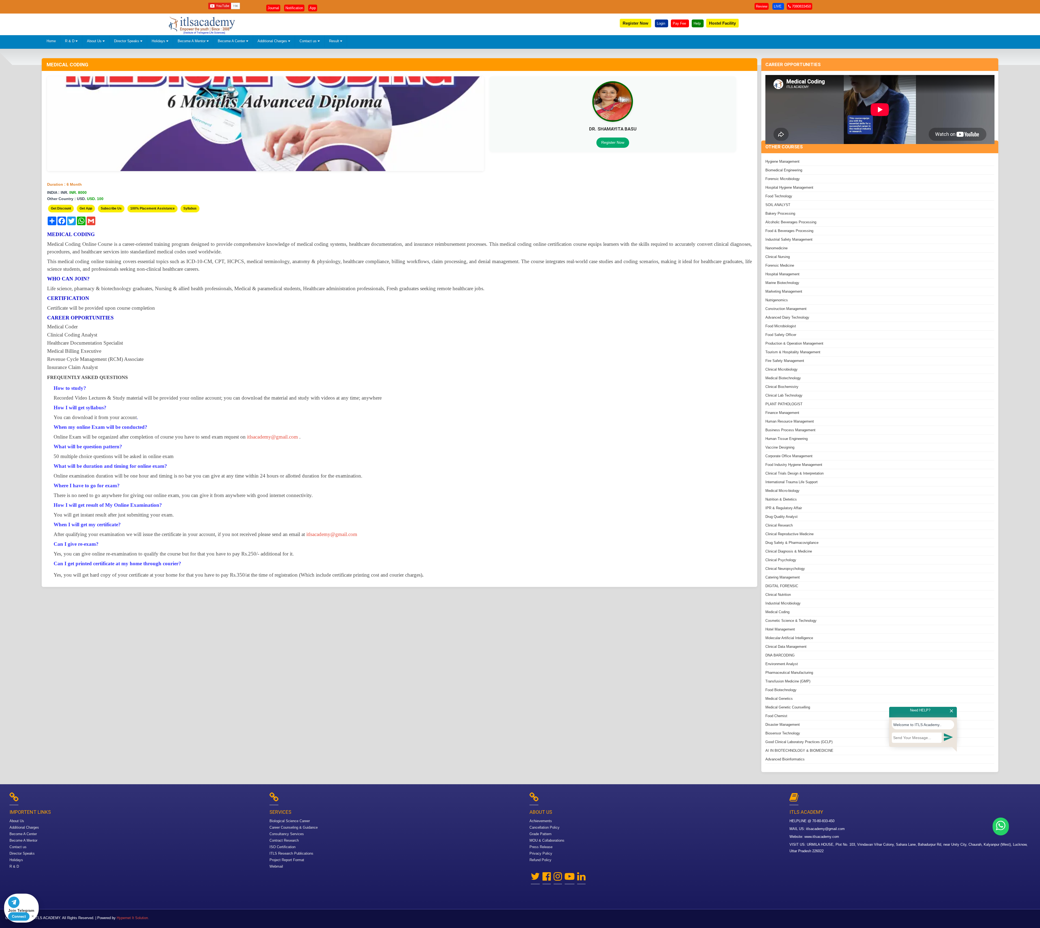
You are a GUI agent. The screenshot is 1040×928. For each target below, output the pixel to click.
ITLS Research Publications (291, 853)
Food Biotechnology (781, 690)
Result (334, 41)
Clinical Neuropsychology (785, 569)
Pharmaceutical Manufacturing (789, 673)
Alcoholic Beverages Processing (790, 222)
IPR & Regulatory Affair (783, 508)
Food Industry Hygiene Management (793, 465)
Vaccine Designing (779, 447)
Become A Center (232, 41)
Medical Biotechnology (783, 378)
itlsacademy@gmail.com (825, 829)
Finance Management (782, 413)
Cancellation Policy (544, 827)
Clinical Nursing (777, 257)
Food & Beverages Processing (789, 231)
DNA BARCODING (780, 655)
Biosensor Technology (782, 733)
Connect (19, 916)
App (313, 8)
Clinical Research (779, 525)
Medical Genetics (779, 699)
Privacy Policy (540, 853)
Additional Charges (273, 41)
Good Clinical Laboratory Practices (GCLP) (799, 742)
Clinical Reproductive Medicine (789, 534)
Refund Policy (540, 860)
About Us (95, 41)
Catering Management (782, 577)
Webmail (276, 866)
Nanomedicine (776, 248)
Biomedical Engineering (783, 170)
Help (698, 23)
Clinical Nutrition (778, 595)
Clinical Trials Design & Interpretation (794, 473)
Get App (86, 208)
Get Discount (61, 208)
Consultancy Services (286, 834)
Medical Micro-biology (782, 491)
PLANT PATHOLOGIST (783, 404)
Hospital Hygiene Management (789, 187)
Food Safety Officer (780, 335)
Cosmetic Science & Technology (791, 621)
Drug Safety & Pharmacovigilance (791, 543)
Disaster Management (782, 725)
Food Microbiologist (780, 326)
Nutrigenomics (776, 300)
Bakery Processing (780, 213)
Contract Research (284, 840)
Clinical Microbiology (781, 369)
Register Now (635, 23)
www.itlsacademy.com (821, 837)
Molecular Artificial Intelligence (789, 638)
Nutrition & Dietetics (781, 499)
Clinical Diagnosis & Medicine (788, 551)
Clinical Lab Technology (783, 395)
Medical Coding (777, 612)
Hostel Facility (722, 23)
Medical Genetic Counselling (787, 707)
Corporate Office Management (788, 456)
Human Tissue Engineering (786, 439)
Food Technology (778, 196)
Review (761, 6)
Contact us (309, 41)
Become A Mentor (192, 41)
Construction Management (786, 309)
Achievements (540, 821)
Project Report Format (286, 860)
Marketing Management (783, 291)
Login (661, 23)
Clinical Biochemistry (781, 387)
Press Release (540, 847)
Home (51, 41)
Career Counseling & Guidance (293, 827)
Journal (273, 8)
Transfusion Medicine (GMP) (787, 681)
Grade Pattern (540, 834)
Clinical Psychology (780, 560)
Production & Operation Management (794, 343)
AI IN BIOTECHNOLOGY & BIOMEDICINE (799, 751)
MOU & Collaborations (546, 840)
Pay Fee (680, 23)
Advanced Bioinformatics (785, 759)
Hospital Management (782, 274)
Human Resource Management (789, 421)
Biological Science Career (289, 821)
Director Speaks (127, 41)
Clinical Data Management (786, 647)
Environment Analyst (781, 664)
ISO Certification (282, 847)
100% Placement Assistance (152, 208)
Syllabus (190, 208)
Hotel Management (780, 629)
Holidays (159, 41)
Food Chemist (776, 716)
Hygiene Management (782, 161)
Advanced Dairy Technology (787, 317)
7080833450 (801, 6)
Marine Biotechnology (782, 283)
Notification (294, 8)
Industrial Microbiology (783, 603)
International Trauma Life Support (791, 482)
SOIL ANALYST (777, 205)
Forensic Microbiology (782, 179)
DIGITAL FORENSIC (781, 586)
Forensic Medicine (779, 265)
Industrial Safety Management (788, 239)
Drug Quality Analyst (781, 517)
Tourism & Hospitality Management (792, 352)
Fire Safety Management (784, 361)
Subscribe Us (111, 208)
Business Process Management (790, 430)
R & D (70, 41)
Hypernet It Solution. (133, 918)
